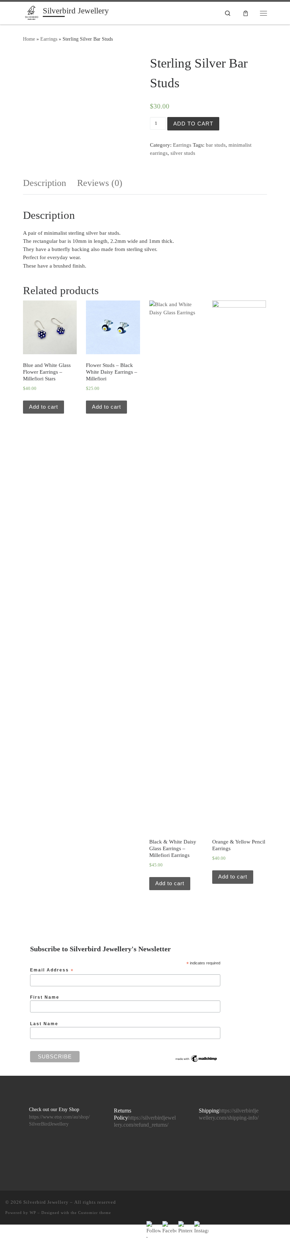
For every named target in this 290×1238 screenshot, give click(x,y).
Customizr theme (94, 1212)
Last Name (44, 1023)
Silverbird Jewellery (46, 1202)
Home (29, 39)
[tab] (44, 183)
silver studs (182, 153)
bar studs (216, 145)
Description (44, 183)
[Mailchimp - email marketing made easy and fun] (196, 1058)
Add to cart (193, 124)
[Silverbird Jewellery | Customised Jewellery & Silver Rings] (31, 12)
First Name (44, 997)
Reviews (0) (99, 183)
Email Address (52, 970)
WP (33, 1212)
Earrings (48, 39)
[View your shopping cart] (246, 13)
